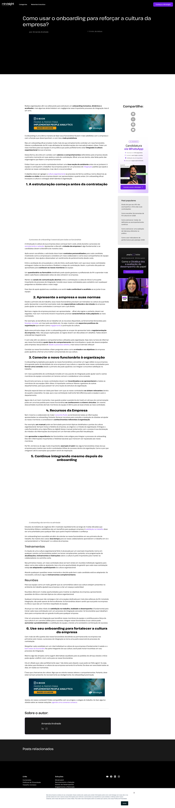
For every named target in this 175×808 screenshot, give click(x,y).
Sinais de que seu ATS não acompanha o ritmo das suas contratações (131, 208)
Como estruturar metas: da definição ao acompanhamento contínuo (132, 224)
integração (88, 168)
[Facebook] (111, 782)
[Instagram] (119, 782)
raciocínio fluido (61, 416)
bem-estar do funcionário (35, 650)
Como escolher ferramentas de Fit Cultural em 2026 (132, 216)
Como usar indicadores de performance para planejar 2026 (133, 240)
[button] (133, 115)
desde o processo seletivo (59, 346)
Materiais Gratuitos (41, 4)
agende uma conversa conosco (64, 704)
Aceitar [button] (124, 803)
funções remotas (31, 325)
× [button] (134, 792)
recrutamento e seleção (34, 248)
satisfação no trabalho (94, 531)
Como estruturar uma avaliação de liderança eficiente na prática (132, 232)
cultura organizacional (56, 175)
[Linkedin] (115, 782)
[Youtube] (107, 782)
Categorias (23, 4)
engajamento (55, 327)
